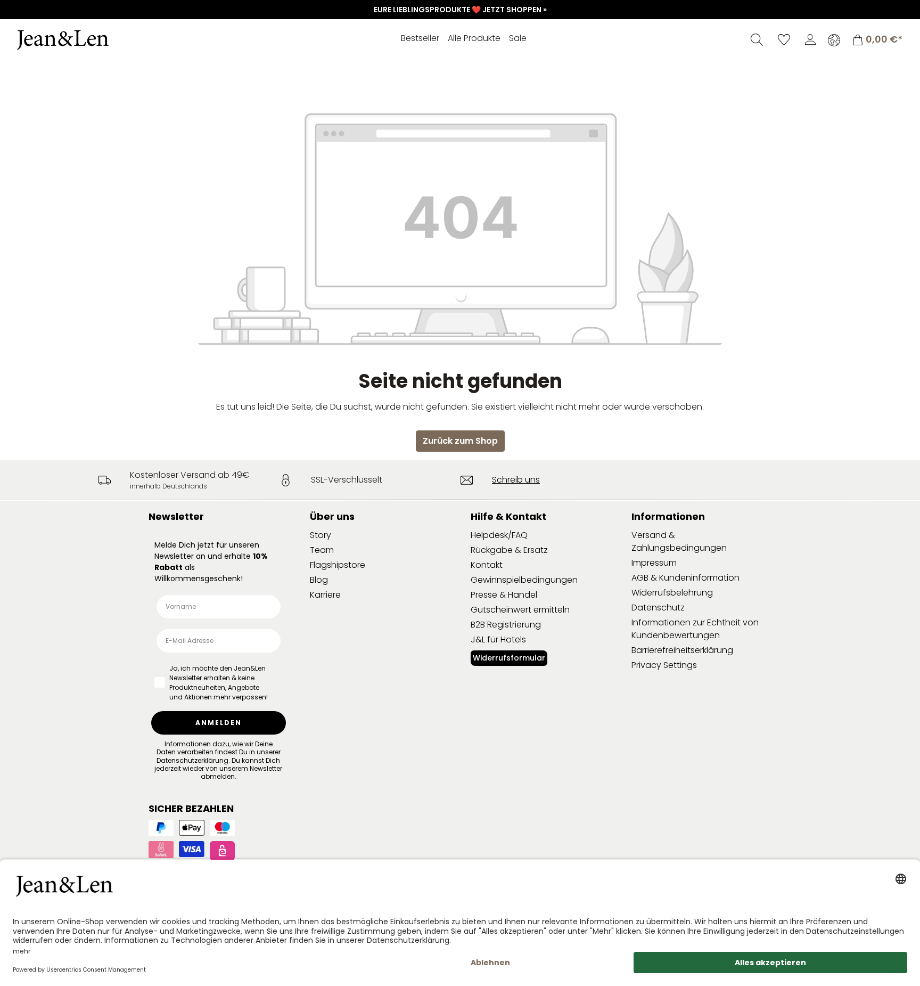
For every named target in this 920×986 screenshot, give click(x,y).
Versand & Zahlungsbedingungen (679, 541)
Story (320, 535)
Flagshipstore (337, 565)
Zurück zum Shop (460, 441)
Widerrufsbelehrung (672, 592)
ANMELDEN (218, 722)
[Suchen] (756, 39)
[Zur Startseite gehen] (93, 40)
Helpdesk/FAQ (499, 535)
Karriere (325, 595)
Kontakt (487, 565)
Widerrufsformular (509, 658)
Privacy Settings (664, 665)
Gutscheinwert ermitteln (520, 610)
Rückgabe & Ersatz (509, 550)
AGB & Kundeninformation (685, 578)
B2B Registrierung (506, 624)
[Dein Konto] (810, 39)
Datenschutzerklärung (192, 760)
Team (322, 550)
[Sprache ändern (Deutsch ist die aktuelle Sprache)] (834, 40)
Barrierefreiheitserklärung (682, 650)
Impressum (654, 563)
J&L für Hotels (498, 639)
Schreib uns (516, 480)
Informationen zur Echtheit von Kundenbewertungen (695, 628)
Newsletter (176, 516)
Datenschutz (658, 607)
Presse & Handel (504, 595)
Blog (319, 580)
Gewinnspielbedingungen (524, 580)
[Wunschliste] (784, 39)
